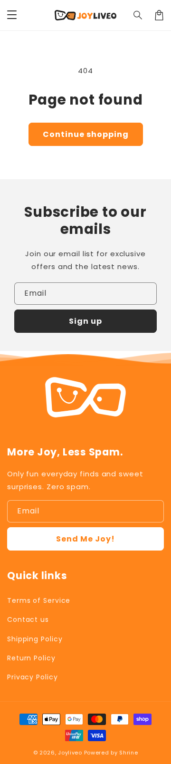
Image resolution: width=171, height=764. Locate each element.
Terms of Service (38, 600)
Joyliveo (70, 752)
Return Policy (31, 658)
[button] (138, 15)
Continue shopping (86, 134)
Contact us (28, 619)
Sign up (85, 321)
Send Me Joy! (85, 538)
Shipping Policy (35, 639)
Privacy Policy (32, 677)
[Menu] (11, 15)
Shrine (128, 752)
